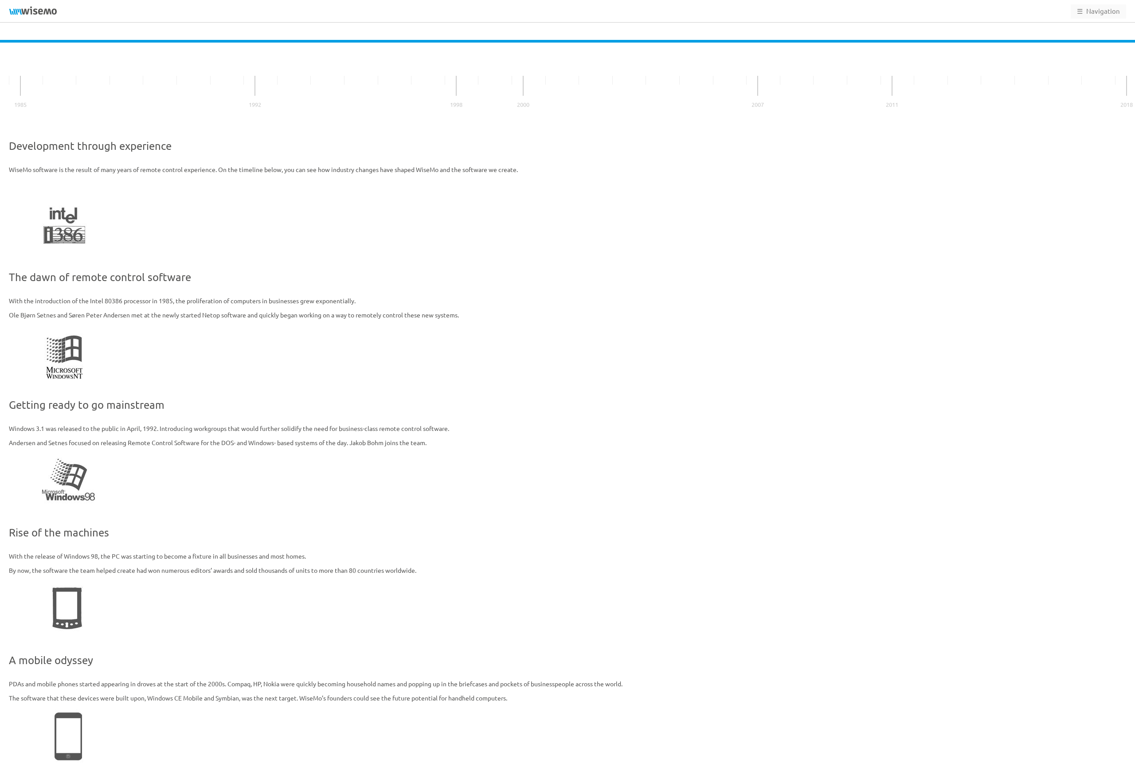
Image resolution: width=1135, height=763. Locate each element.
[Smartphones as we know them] (757, 86)
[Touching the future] (1126, 86)
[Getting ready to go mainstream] (254, 86)
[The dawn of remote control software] (20, 86)
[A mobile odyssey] (523, 86)
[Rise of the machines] (456, 86)
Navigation (1098, 11)
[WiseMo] (33, 11)
